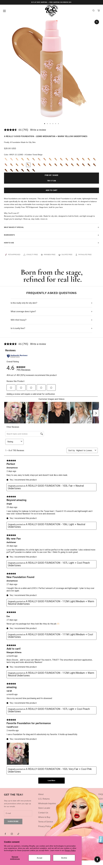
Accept (39, 858)
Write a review (38, 129)
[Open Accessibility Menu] (97, 859)
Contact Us (43, 813)
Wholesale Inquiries (47, 803)
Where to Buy (44, 817)
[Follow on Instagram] (12, 834)
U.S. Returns (44, 799)
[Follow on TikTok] (18, 834)
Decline (64, 858)
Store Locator (44, 808)
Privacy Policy (70, 850)
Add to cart (51, 190)
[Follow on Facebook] (5, 834)
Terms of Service (45, 822)
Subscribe (13, 821)
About (40, 794)
